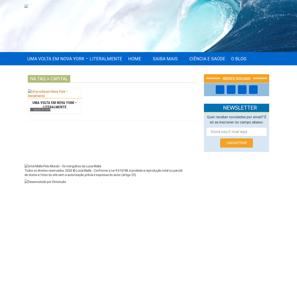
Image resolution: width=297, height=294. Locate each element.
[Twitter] (242, 89)
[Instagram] (231, 89)
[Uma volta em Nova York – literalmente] (54, 93)
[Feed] (253, 89)
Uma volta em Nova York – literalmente (54, 104)
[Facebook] (220, 89)
